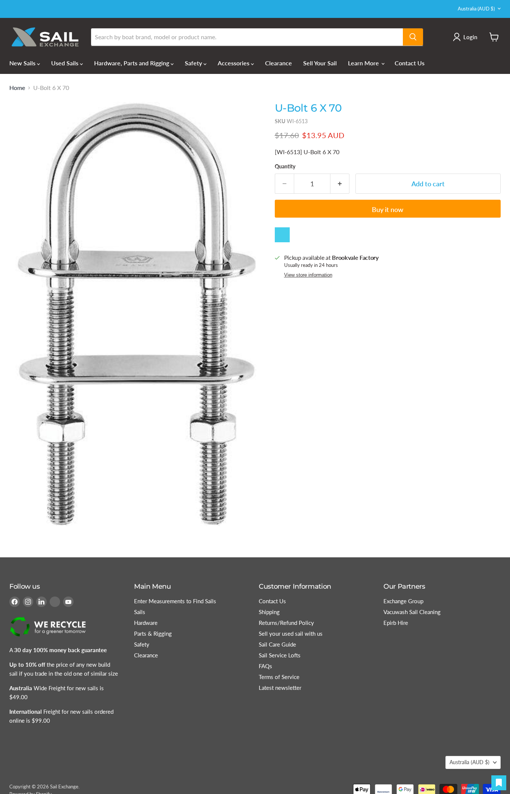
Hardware (146, 622)
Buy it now (387, 209)
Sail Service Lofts (280, 655)
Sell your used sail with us (291, 633)
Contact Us (410, 62)
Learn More (364, 62)
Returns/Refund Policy (286, 622)
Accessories (234, 62)
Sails (139, 611)
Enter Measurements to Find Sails (175, 601)
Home (17, 87)
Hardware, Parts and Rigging (132, 62)
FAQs (265, 666)
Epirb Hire (395, 622)
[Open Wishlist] (498, 782)
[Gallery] (135, 314)
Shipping (269, 611)
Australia (476, 9)
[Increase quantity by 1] (339, 184)
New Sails (23, 62)
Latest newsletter (280, 687)
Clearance (278, 62)
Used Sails (65, 62)
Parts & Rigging (153, 633)
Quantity (285, 166)
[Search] (413, 37)
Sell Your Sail (320, 62)
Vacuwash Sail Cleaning (412, 611)
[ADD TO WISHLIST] (282, 234)
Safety (194, 62)
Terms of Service (279, 676)
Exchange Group (403, 601)
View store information (308, 275)
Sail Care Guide (277, 644)
